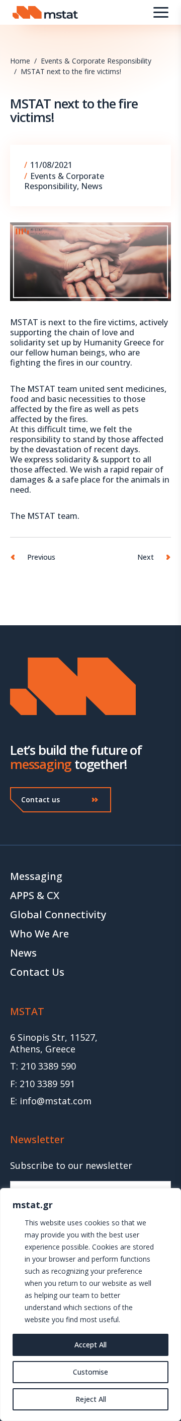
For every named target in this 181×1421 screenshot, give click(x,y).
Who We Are (39, 933)
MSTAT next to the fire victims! (71, 71)
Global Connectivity (58, 914)
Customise (90, 1372)
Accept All (90, 1344)
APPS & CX (34, 895)
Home (20, 61)
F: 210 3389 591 (42, 1084)
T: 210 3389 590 (43, 1066)
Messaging (36, 876)
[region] (90, 1304)
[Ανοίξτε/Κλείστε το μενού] (160, 12)
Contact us (40, 799)
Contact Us (37, 972)
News (92, 186)
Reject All (90, 1399)
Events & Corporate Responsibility (96, 61)
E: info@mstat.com (51, 1101)
